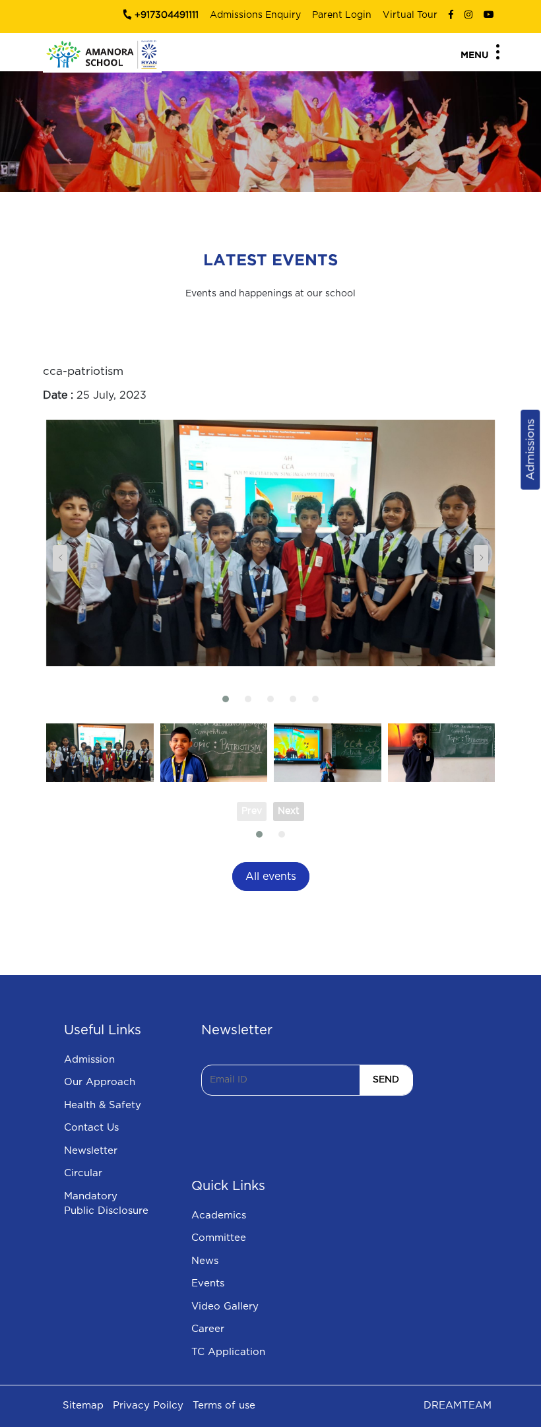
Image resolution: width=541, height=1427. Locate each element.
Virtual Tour (410, 15)
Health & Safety (102, 1105)
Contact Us (91, 1128)
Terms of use (224, 1405)
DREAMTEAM (458, 1405)
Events (207, 1283)
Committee (218, 1238)
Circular (83, 1173)
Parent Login (341, 15)
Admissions (530, 449)
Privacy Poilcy (148, 1405)
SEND (386, 1079)
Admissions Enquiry (255, 15)
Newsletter (90, 1151)
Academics (218, 1215)
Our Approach (99, 1082)
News (204, 1261)
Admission (89, 1060)
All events (270, 876)
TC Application (228, 1352)
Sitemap (83, 1405)
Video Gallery (225, 1306)
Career (207, 1329)
